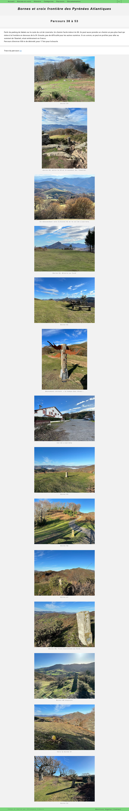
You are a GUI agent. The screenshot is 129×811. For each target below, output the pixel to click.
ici (21, 51)
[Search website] (119, 2)
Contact (117, 809)
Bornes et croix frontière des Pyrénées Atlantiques (64, 9)
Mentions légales (103, 809)
